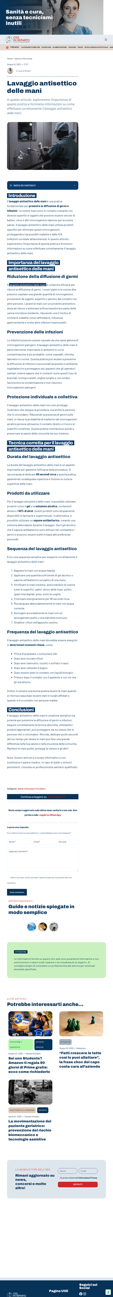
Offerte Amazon (40, 1044)
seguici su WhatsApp (50, 814)
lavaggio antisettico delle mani (27, 284)
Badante (43, 1110)
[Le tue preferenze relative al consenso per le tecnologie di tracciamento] (108, 1292)
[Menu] (106, 39)
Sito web (62, 841)
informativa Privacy (88, 1177)
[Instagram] (84, 1293)
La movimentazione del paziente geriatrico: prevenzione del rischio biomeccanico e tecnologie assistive (29, 1130)
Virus (80, 47)
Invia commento (17, 892)
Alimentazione (60, 47)
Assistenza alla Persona (22, 1110)
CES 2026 (72, 47)
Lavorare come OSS (30, 47)
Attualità (65, 1042)
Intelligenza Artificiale (96, 47)
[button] (21, 952)
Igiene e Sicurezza (23, 58)
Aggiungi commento (18, 851)
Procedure (40, 788)
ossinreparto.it (56, 796)
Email (37, 841)
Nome (12, 841)
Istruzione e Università (16, 1044)
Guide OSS (46, 47)
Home (10, 58)
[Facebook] (80, 1293)
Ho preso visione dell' (78, 1177)
